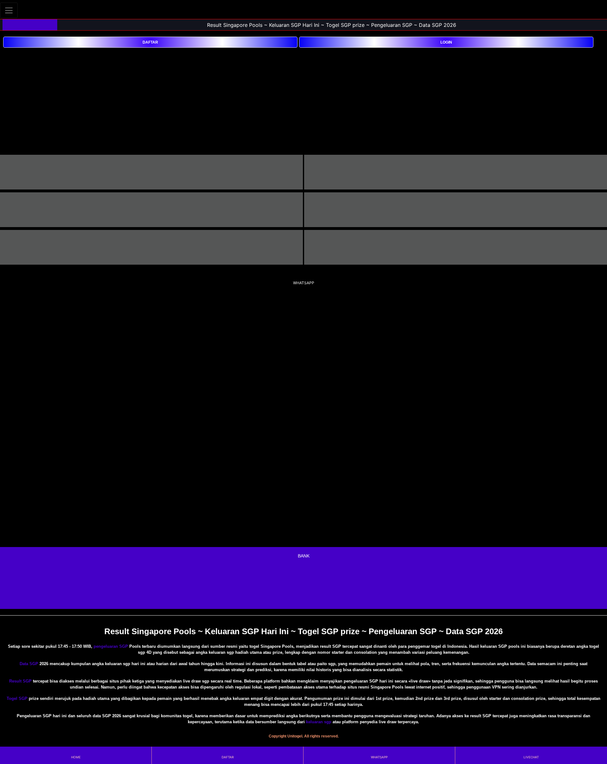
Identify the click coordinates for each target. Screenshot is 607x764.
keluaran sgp (318, 721)
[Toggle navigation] (9, 10)
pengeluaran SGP (111, 646)
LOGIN (446, 42)
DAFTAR (150, 42)
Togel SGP (17, 698)
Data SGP (29, 663)
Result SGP (20, 681)
